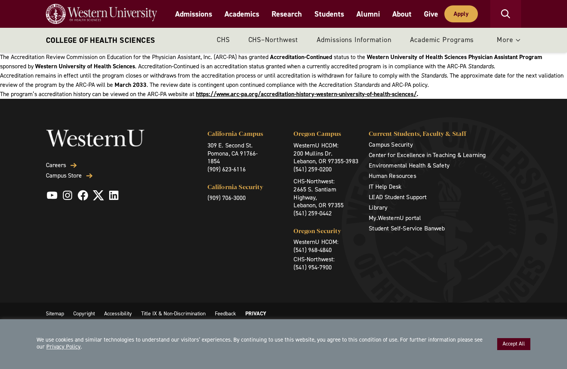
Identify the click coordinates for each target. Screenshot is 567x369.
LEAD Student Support (398, 197)
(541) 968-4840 (313, 250)
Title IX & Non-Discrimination (173, 313)
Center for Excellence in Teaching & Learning (427, 155)
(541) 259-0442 (313, 213)
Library (378, 207)
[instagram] (67, 195)
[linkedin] (114, 195)
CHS (223, 39)
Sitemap (55, 313)
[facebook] (83, 195)
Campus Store (64, 175)
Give (431, 14)
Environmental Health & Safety (409, 165)
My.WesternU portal (395, 218)
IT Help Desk (385, 187)
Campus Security (390, 144)
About (402, 14)
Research (287, 14)
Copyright (84, 313)
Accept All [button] (514, 343)
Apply (461, 14)
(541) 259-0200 (313, 169)
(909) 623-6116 (227, 169)
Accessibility (118, 313)
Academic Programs (442, 39)
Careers (56, 165)
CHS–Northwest (273, 39)
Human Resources (392, 176)
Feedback (225, 313)
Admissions (193, 14)
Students (329, 14)
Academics (241, 14)
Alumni (368, 14)
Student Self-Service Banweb (407, 228)
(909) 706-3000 (227, 198)
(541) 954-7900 (313, 267)
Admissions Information (354, 39)
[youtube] (52, 195)
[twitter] (98, 195)
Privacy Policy (63, 346)
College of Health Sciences (100, 40)
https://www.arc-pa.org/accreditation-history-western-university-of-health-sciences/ (306, 94)
